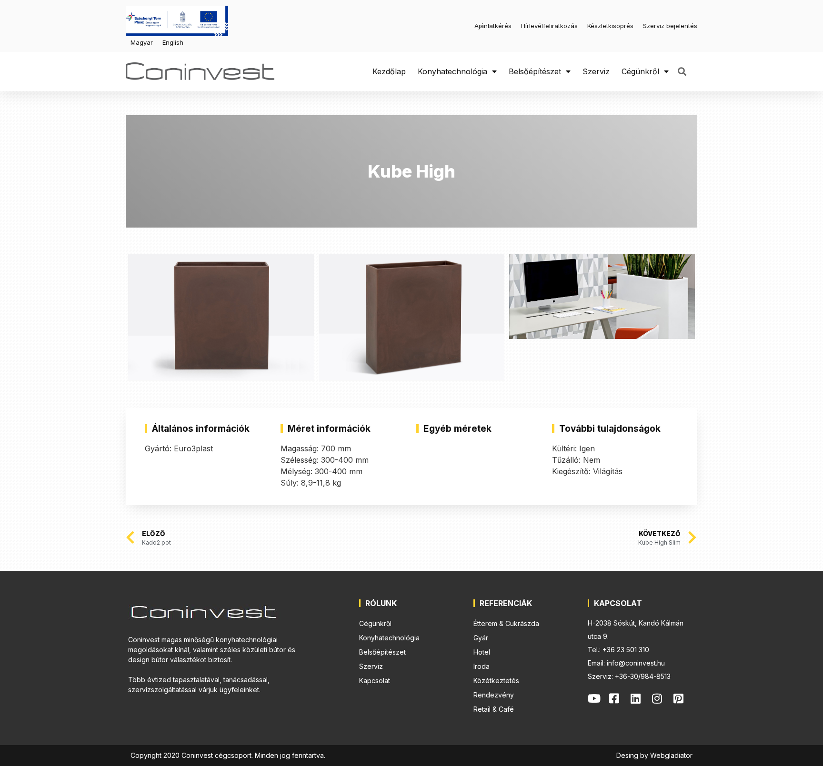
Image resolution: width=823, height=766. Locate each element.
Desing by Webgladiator (654, 755)
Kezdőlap (389, 71)
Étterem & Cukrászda (506, 623)
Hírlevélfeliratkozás (549, 26)
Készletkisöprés (610, 26)
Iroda (481, 666)
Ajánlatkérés (493, 26)
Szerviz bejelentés (670, 26)
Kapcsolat (374, 680)
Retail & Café (493, 709)
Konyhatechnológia (452, 71)
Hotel (481, 652)
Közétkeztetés (496, 680)
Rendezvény (493, 695)
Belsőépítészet (535, 71)
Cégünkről (640, 71)
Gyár (480, 638)
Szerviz (596, 71)
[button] (682, 72)
